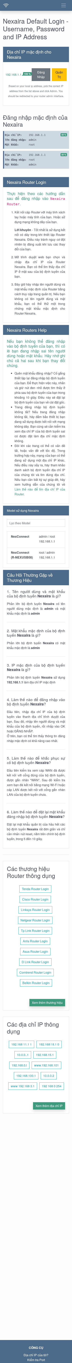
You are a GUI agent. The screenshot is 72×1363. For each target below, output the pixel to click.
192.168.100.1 (26, 1075)
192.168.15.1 (45, 1055)
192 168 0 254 (51, 1086)
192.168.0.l (19, 1065)
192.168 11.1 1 (21, 1044)
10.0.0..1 (23, 1055)
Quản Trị (59, 74)
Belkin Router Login (36, 983)
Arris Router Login (35, 941)
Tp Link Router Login (35, 930)
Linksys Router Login (35, 910)
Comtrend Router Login (35, 972)
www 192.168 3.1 (23, 1086)
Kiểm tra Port (36, 1360)
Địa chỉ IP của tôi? (36, 1355)
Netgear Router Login (35, 920)
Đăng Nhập (41, 74)
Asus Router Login (35, 951)
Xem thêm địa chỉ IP (49, 1106)
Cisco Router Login (35, 899)
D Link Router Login (35, 962)
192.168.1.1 (13, 74)
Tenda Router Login (35, 889)
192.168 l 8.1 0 (49, 1044)
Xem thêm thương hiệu (47, 1002)
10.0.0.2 (48, 1075)
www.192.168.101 (46, 1065)
